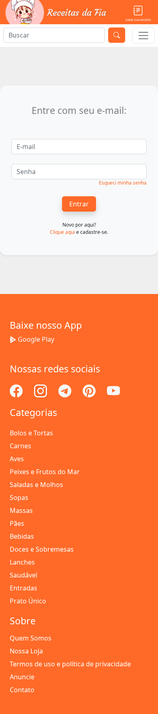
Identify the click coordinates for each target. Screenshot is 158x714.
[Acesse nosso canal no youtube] (113, 390)
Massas (21, 510)
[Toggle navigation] (143, 35)
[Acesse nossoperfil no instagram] (41, 390)
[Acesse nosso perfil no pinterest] (90, 390)
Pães (17, 523)
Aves (17, 458)
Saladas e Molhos (36, 484)
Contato (22, 689)
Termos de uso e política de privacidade (70, 663)
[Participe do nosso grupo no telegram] (65, 390)
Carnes (20, 445)
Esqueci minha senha (123, 182)
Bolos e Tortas (31, 432)
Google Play (36, 339)
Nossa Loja (26, 651)
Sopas (19, 497)
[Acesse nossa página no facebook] (17, 390)
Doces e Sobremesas (42, 549)
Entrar (79, 204)
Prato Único (28, 600)
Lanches (22, 562)
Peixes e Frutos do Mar (45, 471)
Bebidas (22, 536)
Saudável (23, 575)
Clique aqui (62, 232)
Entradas (23, 588)
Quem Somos (30, 638)
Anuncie (22, 676)
